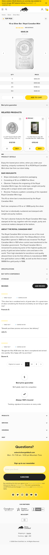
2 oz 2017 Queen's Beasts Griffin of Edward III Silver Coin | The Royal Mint (12, 137)
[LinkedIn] (27, 495)
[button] (24, 105)
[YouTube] (31, 495)
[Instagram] (22, 495)
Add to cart (36, 97)
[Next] (45, 53)
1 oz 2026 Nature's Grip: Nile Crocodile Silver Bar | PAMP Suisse (35, 137)
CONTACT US (6, 5)
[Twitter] (17, 495)
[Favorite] (46, 18)
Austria (29, 533)
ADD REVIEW (40, 286)
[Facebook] (13, 495)
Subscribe (24, 477)
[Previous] (3, 53)
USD (29, 536)
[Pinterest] (36, 495)
